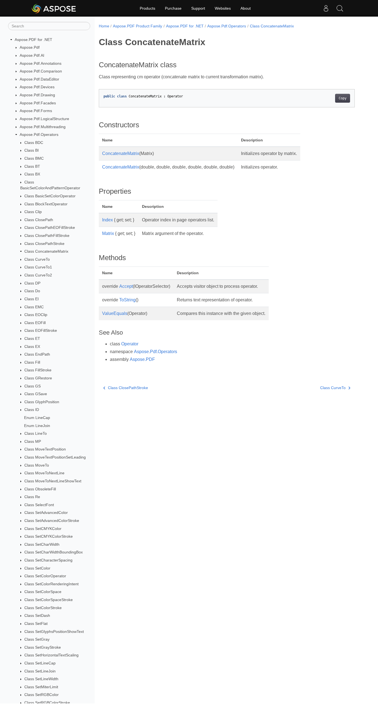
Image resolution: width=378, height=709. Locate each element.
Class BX (32, 174)
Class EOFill (35, 322)
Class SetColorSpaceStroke (48, 599)
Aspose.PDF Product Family (137, 26)
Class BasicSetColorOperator (50, 196)
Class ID (31, 410)
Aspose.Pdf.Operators (39, 134)
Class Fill (32, 362)
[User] (326, 8)
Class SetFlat (36, 623)
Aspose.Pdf (30, 47)
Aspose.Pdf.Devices (37, 87)
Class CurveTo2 (38, 275)
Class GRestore (38, 378)
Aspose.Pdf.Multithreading (43, 127)
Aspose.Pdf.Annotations (40, 63)
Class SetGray (37, 639)
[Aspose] (54, 8)
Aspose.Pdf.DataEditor (39, 79)
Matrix (108, 233)
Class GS (32, 386)
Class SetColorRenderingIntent (51, 584)
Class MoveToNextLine (44, 473)
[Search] (340, 8)
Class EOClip (35, 314)
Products (147, 8)
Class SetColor (37, 568)
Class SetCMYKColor (42, 528)
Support (198, 8)
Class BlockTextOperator (46, 204)
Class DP (32, 283)
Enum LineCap (37, 417)
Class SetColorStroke (43, 608)
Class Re (32, 497)
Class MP (32, 441)
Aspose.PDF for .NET (33, 39)
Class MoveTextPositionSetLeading (55, 457)
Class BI (31, 150)
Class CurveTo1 (38, 267)
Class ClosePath (38, 220)
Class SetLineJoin (40, 671)
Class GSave (35, 394)
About (245, 8)
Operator (129, 343)
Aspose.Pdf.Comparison (41, 71)
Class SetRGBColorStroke (47, 702)
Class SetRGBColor (41, 695)
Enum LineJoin (37, 425)
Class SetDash (37, 615)
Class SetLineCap (40, 663)
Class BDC (33, 142)
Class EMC (34, 307)
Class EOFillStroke (40, 330)
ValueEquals (114, 313)
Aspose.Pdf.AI (32, 55)
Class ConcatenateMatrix (46, 251)
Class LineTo (35, 433)
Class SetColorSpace (42, 592)
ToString (127, 299)
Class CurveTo (37, 259)
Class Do (32, 291)
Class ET (32, 338)
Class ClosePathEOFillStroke (49, 228)
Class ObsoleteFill (40, 489)
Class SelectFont (39, 505)
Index (107, 220)
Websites (223, 8)
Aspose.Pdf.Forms (36, 110)
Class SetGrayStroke (42, 647)
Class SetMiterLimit (41, 687)
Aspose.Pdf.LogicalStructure (44, 119)
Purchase (173, 8)
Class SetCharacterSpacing (48, 560)
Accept (126, 286)
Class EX (32, 346)
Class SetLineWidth (41, 679)
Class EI (31, 299)
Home (104, 26)
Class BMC (34, 158)
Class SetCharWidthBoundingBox (53, 552)
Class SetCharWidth (41, 544)
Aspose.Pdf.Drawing (37, 95)
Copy (342, 98)
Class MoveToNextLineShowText (52, 481)
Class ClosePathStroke (44, 243)
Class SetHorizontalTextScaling (51, 655)
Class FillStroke (37, 370)
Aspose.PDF (142, 359)
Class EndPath (37, 354)
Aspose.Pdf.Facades (38, 103)
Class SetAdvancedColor (46, 513)
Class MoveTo (36, 465)
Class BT (32, 166)
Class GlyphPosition (41, 402)
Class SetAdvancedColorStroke (51, 520)
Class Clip (33, 211)
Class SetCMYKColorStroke (48, 536)
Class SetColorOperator (45, 576)
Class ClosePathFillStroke (46, 235)
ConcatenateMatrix (120, 153)
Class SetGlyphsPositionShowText (54, 631)
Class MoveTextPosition (45, 449)
